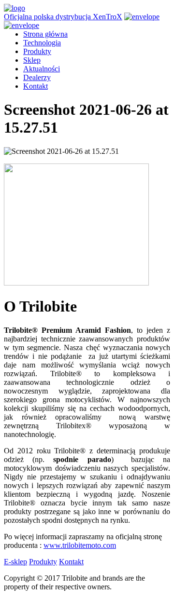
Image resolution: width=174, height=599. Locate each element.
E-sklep (15, 562)
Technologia (42, 43)
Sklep (32, 60)
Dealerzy (37, 77)
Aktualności (41, 69)
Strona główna (45, 34)
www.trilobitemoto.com (80, 545)
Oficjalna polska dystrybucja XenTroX (63, 17)
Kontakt (35, 86)
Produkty (37, 51)
